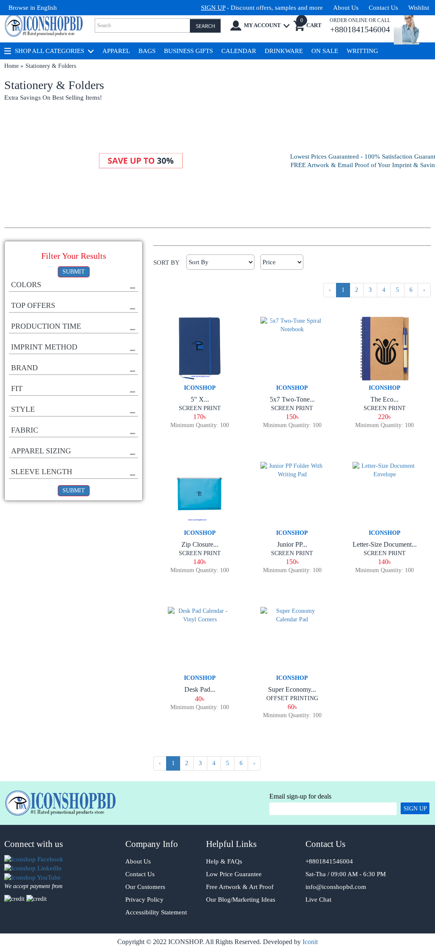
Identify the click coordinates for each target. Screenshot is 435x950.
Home (11, 66)
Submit (73, 271)
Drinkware (284, 51)
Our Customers (145, 886)
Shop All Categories (49, 51)
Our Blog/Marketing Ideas (240, 899)
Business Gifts (188, 51)
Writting (362, 51)
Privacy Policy (144, 899)
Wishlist (418, 7)
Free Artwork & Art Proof (240, 886)
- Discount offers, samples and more (262, 7)
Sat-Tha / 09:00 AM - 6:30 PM (345, 874)
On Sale (324, 51)
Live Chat (318, 899)
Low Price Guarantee (234, 874)
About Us (346, 7)
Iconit (310, 941)
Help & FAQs (224, 861)
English (47, 7)
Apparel (116, 51)
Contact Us (383, 7)
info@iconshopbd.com (335, 886)
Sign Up (415, 808)
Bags (146, 51)
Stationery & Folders (50, 66)
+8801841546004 (329, 861)
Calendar (238, 51)
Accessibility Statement (156, 912)
